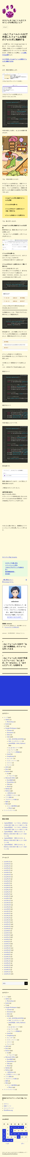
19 (22, 1134)
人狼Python (10, 793)
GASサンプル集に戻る (11, 563)
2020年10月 (7, 950)
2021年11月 (7, 926)
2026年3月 (7, 868)
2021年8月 (7, 930)
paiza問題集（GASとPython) (16, 743)
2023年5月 (7, 889)
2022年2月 (7, 920)
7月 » (22, 1143)
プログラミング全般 (10, 799)
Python (7, 791)
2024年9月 (7, 879)
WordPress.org (8, 1110)
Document (10, 732)
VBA (8, 784)
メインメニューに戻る (11, 565)
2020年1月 (7, 969)
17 (15, 1134)
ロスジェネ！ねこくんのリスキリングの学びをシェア (14, 21)
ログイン (6, 1104)
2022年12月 (7, 900)
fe (7, 773)
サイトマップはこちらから (9, 557)
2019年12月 (7, 971)
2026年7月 (7, 861)
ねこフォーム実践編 (14, 752)
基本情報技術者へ (10, 571)
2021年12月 (7, 924)
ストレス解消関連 (12, 806)
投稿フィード (7, 1106)
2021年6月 (7, 935)
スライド (9, 763)
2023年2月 (7, 896)
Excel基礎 (10, 780)
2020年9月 (7, 952)
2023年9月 (7, 885)
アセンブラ (11, 775)
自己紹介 (7, 573)
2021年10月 (7, 928)
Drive (8, 734)
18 (18, 1134)
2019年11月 (7, 974)
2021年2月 (7, 943)
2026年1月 (7, 872)
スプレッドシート (12, 760)
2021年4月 (7, 939)
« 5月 (7, 1143)
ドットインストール (9, 810)
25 (18, 1137)
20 (26, 1134)
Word (8, 786)
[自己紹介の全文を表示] (22, 617)
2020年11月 (7, 948)
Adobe (7, 719)
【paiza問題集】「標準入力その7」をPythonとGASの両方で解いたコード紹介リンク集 (15, 834)
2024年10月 (7, 877)
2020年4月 (7, 963)
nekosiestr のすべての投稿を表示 (12, 627)
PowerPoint (10, 782)
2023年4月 (7, 892)
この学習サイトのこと (11, 795)
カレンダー (10, 758)
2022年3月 (7, 918)
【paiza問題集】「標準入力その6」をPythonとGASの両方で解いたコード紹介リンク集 (15, 840)
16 (11, 1134)
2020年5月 (7, 961)
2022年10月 (7, 905)
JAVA (6, 767)
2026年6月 (7, 864)
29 (8, 1140)
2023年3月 (7, 894)
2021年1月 (7, 946)
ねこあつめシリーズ (14, 747)
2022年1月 (7, 922)
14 (4, 1134)
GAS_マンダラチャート (15, 741)
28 (4, 1140)
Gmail (9, 754)
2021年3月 (7, 941)
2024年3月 (7, 881)
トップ (6, 717)
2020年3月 (7, 965)
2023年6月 (7, 887)
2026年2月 (7, 870)
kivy (6, 769)
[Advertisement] (15, 691)
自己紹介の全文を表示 (14, 617)
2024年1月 (7, 883)
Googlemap (10, 756)
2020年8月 (7, 954)
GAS (17, 633)
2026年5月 (7, 866)
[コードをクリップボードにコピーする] (25, 103)
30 (11, 1140)
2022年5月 (7, 915)
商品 (6, 804)
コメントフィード (9, 1108)
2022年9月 (7, 907)
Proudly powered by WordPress (10, 1154)
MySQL (7, 788)
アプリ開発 (8, 797)
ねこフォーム (21, 633)
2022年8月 (7, 909)
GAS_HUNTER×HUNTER (16, 739)
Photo (10, 808)
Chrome (9, 730)
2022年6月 (7, 913)
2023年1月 (7, 898)
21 (4, 1137)
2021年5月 (7, 937)
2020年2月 (7, 967)
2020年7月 (7, 956)
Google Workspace (11, 728)
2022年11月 (7, 902)
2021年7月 (7, 933)
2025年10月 (7, 874)
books (7, 724)
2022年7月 (7, 911)
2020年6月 (7, 959)
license (7, 771)
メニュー (5, 27)
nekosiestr (4, 633)
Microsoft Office (10, 778)
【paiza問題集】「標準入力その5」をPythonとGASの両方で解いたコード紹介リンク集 (15, 847)
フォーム (9, 765)
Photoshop (10, 722)
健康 (6, 801)
